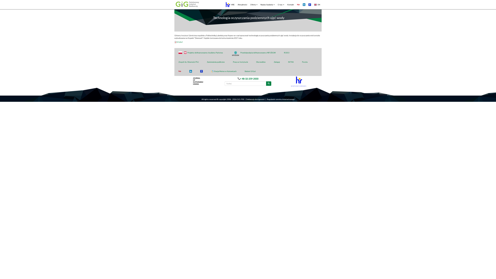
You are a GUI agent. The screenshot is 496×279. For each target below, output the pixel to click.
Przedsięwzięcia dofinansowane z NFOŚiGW (258, 53)
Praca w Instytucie (240, 62)
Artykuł (179, 42)
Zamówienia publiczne (216, 62)
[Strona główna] (187, 4)
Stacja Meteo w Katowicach (225, 71)
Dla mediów (261, 62)
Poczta (305, 62)
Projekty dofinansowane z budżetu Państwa (205, 53)
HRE (233, 4)
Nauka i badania (267, 4)
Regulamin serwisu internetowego (281, 99)
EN (319, 4)
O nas (280, 4)
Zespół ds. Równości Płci (189, 62)
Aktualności (242, 4)
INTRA (291, 62)
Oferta (253, 4)
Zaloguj (277, 62)
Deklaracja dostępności (255, 99)
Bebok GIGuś (250, 71)
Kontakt (290, 4)
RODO (286, 53)
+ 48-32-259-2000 (249, 78)
